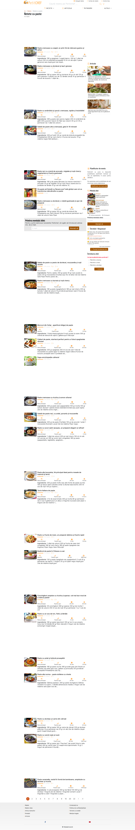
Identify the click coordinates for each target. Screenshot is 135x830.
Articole (68, 8)
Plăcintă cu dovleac (96, 265)
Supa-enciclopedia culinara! (48, 357)
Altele (107, 8)
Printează (106, 215)
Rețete (49, 8)
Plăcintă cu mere (95, 262)
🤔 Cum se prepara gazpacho (96, 238)
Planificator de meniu (98, 186)
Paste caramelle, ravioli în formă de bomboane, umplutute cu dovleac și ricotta (61, 780)
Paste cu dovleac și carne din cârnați (51, 719)
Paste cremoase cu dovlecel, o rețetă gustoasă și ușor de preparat (59, 202)
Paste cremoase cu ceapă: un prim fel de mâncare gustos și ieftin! (60, 49)
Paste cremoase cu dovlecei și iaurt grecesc (54, 66)
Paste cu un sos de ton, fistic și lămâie (52, 614)
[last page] (82, 799)
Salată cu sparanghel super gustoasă (102, 196)
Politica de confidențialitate (78, 808)
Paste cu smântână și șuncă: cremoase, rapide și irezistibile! (60, 111)
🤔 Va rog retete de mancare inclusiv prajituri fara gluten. (98, 242)
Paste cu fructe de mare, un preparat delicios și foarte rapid (60, 535)
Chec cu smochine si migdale (102, 210)
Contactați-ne (74, 805)
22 (74, 799)
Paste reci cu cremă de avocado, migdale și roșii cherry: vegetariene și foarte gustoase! (59, 172)
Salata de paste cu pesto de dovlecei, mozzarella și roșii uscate (59, 263)
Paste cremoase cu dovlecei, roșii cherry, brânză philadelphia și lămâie (102, 204)
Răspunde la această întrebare (94, 236)
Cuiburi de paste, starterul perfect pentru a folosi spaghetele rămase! (61, 340)
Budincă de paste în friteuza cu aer (51, 551)
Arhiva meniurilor (95, 215)
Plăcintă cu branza (95, 260)
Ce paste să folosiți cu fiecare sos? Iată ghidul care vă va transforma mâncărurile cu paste (59, 190)
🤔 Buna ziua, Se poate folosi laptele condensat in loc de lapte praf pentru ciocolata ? (98, 233)
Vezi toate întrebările (104, 246)
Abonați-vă (74, 228)
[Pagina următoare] (78, 799)
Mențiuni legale (74, 813)
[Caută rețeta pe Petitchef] (100, 4)
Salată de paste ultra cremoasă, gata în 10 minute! (57, 127)
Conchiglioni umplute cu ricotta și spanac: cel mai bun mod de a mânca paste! (61, 597)
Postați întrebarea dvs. (99, 249)
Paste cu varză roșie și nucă (48, 735)
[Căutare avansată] (103, 4)
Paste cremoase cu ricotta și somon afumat (54, 397)
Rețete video (29, 808)
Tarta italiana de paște (46, 490)
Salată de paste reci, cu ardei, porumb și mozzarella (57, 414)
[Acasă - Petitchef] (25, 11)
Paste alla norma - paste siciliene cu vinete (54, 674)
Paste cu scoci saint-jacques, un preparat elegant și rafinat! (60, 428)
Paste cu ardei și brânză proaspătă (51, 658)
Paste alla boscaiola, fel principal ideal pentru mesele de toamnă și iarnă (59, 473)
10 (66, 799)
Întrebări (88, 8)
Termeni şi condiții (75, 810)
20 (70, 799)
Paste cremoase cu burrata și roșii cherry (53, 281)
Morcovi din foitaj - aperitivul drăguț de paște (55, 325)
